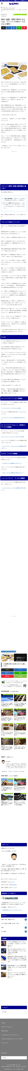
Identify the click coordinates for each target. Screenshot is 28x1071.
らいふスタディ (13, 1069)
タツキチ (8, 761)
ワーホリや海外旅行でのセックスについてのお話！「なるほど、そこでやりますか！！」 (17, 943)
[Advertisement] (14, 45)
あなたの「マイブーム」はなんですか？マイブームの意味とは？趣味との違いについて (17, 974)
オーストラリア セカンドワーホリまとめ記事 (12, 436)
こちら (14, 879)
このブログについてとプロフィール (10, 1034)
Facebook (16, 771)
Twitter (11, 771)
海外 (2, 927)
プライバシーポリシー (6, 1026)
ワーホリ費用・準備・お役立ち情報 (9, 651)
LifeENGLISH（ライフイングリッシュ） (12, 910)
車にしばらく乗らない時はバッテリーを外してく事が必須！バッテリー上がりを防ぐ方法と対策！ (17, 950)
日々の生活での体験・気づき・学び (10, 923)
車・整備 (3, 931)
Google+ (23, 771)
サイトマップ (4, 1042)
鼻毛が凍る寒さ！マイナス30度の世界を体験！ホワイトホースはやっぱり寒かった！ (17, 967)
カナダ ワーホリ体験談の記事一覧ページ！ (13, 472)
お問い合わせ (4, 1030)
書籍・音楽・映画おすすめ (7, 919)
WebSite (5, 771)
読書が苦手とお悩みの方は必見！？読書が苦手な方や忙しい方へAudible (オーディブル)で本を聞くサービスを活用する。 (17, 959)
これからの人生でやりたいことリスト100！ (12, 1038)
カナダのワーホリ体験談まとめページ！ (12, 463)
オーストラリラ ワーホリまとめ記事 (11, 408)
